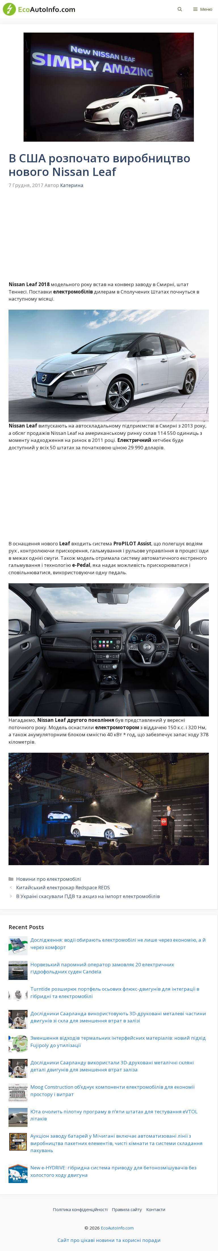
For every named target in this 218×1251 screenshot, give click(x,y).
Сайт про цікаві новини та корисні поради (109, 1240)
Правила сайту (127, 1209)
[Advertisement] (109, 238)
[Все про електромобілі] (39, 9)
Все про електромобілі (120, 9)
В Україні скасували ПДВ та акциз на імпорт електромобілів (88, 896)
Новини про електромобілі (48, 879)
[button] (180, 9)
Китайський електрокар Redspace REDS (63, 887)
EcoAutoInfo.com (117, 1228)
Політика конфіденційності (80, 1209)
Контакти (155, 1209)
